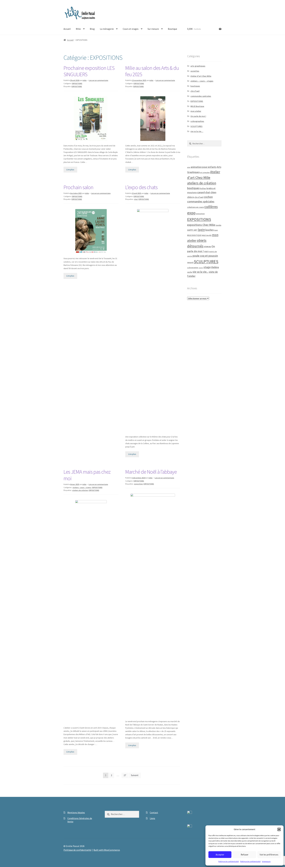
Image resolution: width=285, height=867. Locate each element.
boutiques (195, 86)
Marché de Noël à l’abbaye (151, 471)
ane (188, 167)
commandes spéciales (200, 96)
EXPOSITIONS (77, 83)
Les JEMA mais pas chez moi (87, 475)
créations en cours (195, 207)
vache (189, 272)
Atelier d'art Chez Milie (200, 76)
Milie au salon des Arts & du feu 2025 (152, 71)
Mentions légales (76, 812)
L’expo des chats (141, 187)
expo (191, 212)
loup (216, 230)
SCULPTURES (196, 126)
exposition (138, 484)
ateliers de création (80, 490)
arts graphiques (197, 66)
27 (125, 775)
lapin (201, 230)
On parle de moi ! (198, 116)
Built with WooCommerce (107, 849)
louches (209, 229)
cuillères (211, 206)
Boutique (172, 28)
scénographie (192, 267)
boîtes (203, 188)
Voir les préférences (269, 854)
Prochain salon (78, 187)
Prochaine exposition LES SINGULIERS (89, 71)
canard (201, 192)
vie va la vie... (200, 272)
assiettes (194, 71)
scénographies (197, 121)
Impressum (266, 861)
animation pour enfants (203, 167)
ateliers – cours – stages (201, 81)
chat (136, 199)
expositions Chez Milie (201, 225)
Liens (152, 818)
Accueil (67, 28)
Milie (78, 28)
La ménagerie (107, 28)
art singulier (205, 172)
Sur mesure (153, 28)
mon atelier (195, 111)
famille (218, 225)
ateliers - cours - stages (82, 487)
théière (215, 267)
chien (213, 192)
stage (207, 267)
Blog (92, 28)
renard (190, 262)
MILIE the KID (207, 235)
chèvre (190, 197)
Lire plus (70, 169)
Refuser (244, 854)
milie (85, 80)
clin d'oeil (195, 91)
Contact (154, 812)
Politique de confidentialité (228, 861)
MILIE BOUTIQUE (194, 235)
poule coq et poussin (205, 255)
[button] (279, 829)
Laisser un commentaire (98, 80)
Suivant (134, 775)
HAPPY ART (192, 230)
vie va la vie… (196, 131)
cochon (208, 197)
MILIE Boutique (197, 106)
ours (206, 251)
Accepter (220, 854)
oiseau (207, 246)
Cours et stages (130, 28)
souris (201, 268)
